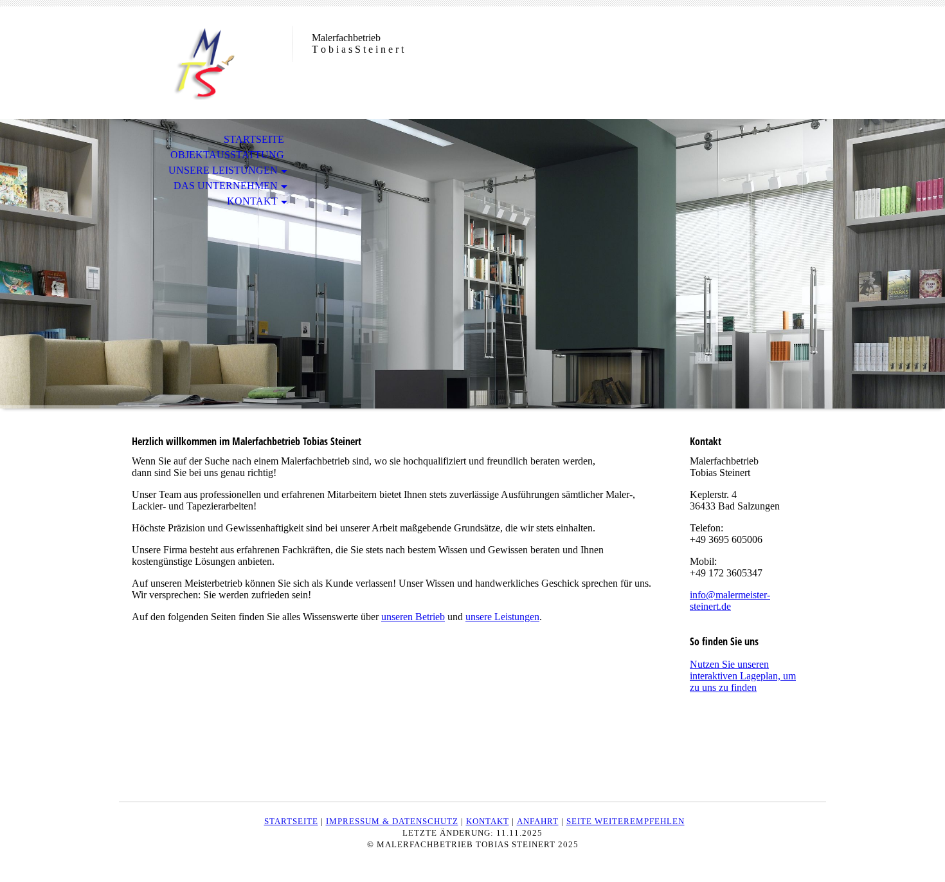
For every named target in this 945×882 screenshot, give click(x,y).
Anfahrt (538, 821)
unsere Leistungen (502, 616)
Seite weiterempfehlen (625, 821)
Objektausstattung (227, 154)
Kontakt (252, 201)
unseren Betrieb (413, 616)
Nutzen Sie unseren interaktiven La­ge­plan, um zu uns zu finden (743, 676)
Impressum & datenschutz (392, 821)
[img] (205, 63)
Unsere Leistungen (223, 170)
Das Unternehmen (226, 185)
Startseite (254, 139)
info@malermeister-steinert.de (730, 600)
